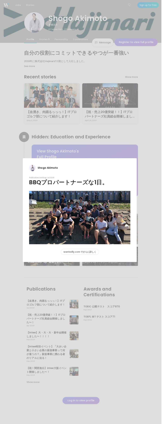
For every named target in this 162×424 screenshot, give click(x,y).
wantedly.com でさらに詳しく (79, 251)
